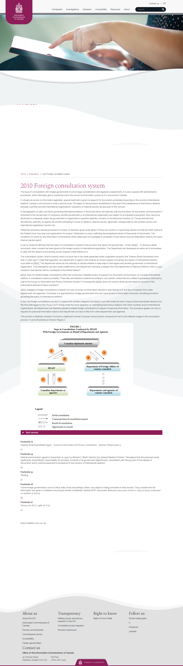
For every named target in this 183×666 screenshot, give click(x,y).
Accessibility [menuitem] (28, 638)
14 (79, 270)
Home (23, 174)
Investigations (72, 9)
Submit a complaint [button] (94, 662)
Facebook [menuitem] (133, 627)
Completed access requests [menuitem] (71, 625)
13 (37, 259)
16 (58, 284)
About (127, 9)
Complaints (57, 9)
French (164, 3)
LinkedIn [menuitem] (133, 631)
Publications (34, 174)
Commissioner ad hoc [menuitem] (32, 634)
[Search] (163, 9)
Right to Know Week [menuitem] (102, 618)
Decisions (87, 9)
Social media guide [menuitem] (137, 618)
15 (81, 281)
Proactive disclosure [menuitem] (67, 630)
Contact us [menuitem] (154, 3)
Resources (115, 9)
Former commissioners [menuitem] (32, 630)
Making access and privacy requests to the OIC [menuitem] (70, 619)
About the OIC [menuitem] (29, 618)
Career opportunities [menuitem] (31, 643)
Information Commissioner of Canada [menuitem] (35, 624)
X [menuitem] (129, 623)
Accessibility (101, 9)
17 (57, 304)
